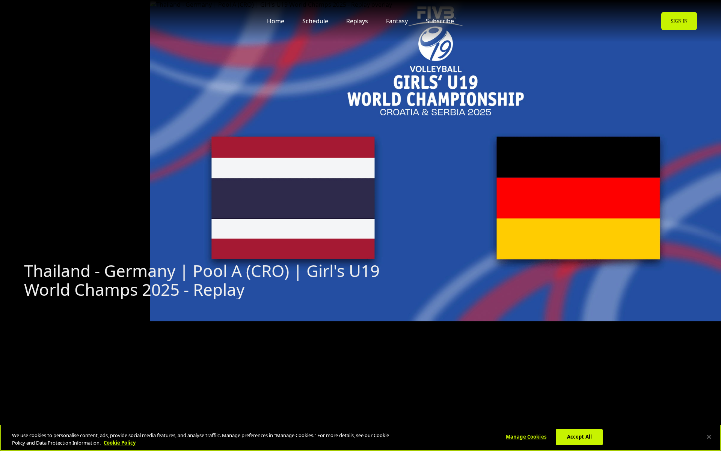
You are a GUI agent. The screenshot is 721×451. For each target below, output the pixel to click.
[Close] (709, 436)
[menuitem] (54, 21)
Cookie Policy (120, 442)
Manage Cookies (526, 436)
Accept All (579, 436)
